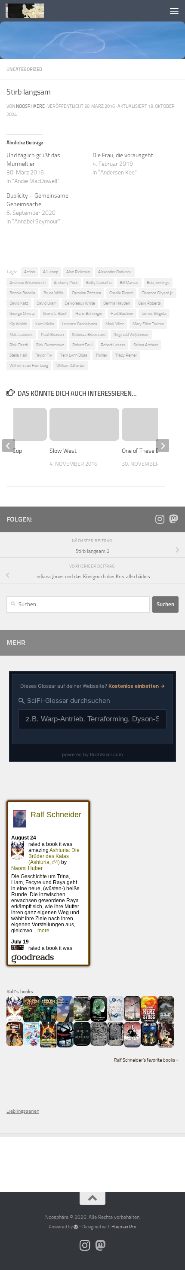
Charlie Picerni (121, 292)
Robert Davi (82, 344)
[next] (162, 445)
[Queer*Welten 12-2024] (31, 1044)
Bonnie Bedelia (22, 292)
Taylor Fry (43, 355)
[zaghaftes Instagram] (159, 519)
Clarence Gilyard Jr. (157, 292)
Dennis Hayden (116, 303)
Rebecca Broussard (88, 334)
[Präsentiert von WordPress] (76, 1226)
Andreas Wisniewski (27, 282)
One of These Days (145, 451)
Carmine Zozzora (86, 292)
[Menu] (174, 10)
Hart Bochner (122, 313)
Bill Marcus (129, 282)
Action (29, 271)
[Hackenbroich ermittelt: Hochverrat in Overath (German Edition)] (132, 1020)
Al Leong (50, 271)
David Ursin (46, 303)
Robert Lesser (113, 344)
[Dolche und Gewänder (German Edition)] (82, 1044)
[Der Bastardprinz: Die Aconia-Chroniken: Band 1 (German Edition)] (98, 1020)
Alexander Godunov (115, 271)
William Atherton (70, 365)
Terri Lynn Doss (73, 355)
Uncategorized (24, 69)
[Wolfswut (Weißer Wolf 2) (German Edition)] (98, 1044)
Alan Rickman (78, 271)
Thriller (101, 355)
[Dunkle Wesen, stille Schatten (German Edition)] (132, 1046)
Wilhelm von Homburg (28, 365)
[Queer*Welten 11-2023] (14, 1044)
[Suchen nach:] (78, 604)
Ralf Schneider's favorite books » (146, 1060)
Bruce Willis (53, 292)
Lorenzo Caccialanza (79, 323)
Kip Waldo (18, 323)
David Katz (18, 303)
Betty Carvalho (98, 282)
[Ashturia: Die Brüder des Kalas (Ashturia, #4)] (14, 1021)
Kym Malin (44, 323)
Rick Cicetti (18, 344)
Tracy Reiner (126, 355)
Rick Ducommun (50, 344)
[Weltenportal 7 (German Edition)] (82, 1020)
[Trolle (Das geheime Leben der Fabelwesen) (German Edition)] (165, 1046)
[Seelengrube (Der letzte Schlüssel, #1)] (48, 1021)
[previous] (8, 445)
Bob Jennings (158, 282)
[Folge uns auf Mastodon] (173, 519)
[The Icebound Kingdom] (115, 1020)
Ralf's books (19, 992)
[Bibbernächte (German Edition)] (149, 1044)
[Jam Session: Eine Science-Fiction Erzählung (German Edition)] (48, 1047)
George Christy (22, 313)
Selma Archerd (145, 344)
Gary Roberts (149, 303)
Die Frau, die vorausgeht (122, 155)
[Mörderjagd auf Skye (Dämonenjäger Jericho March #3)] (165, 1021)
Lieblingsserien (22, 1111)
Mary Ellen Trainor (148, 323)
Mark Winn (114, 323)
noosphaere (30, 106)
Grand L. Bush (55, 313)
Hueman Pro (123, 1227)
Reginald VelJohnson (131, 334)
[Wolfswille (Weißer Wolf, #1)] (115, 1044)
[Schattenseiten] (65, 1046)
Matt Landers (21, 334)
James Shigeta (154, 313)
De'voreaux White (80, 303)
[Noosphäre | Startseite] (31, 10)
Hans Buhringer (88, 313)
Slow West (63, 451)
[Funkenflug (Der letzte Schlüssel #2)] (31, 1021)
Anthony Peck (66, 282)
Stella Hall (18, 355)
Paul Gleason (52, 334)
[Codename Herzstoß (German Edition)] (149, 1021)
